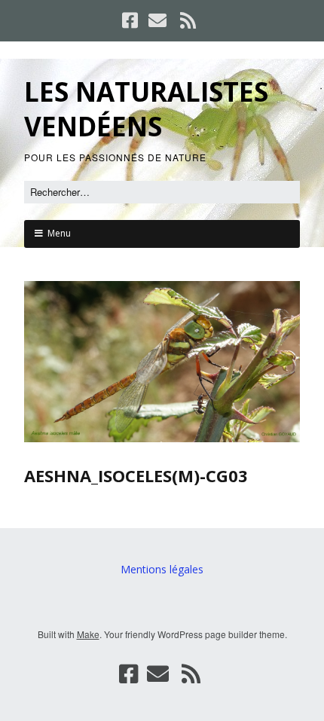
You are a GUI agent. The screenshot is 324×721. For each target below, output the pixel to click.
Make (88, 634)
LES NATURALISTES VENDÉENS (146, 109)
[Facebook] (131, 20)
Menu (59, 233)
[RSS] (188, 20)
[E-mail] (157, 20)
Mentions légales (162, 569)
